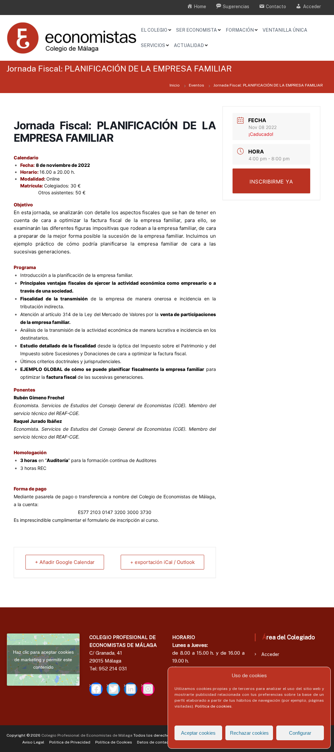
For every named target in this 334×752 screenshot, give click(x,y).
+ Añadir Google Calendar (65, 562)
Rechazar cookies (249, 733)
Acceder (270, 654)
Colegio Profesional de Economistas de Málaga (86, 735)
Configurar (300, 733)
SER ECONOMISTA (196, 30)
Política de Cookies (113, 742)
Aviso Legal (33, 742)
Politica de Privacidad (69, 742)
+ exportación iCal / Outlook (162, 562)
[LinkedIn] (131, 689)
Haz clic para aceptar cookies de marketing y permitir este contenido (43, 659)
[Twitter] (113, 689)
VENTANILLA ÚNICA (285, 30)
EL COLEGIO (154, 30)
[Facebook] (96, 689)
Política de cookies (213, 706)
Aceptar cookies (198, 733)
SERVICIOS (153, 45)
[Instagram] (148, 689)
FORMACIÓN (240, 30)
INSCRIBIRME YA (271, 181)
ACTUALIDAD (189, 45)
